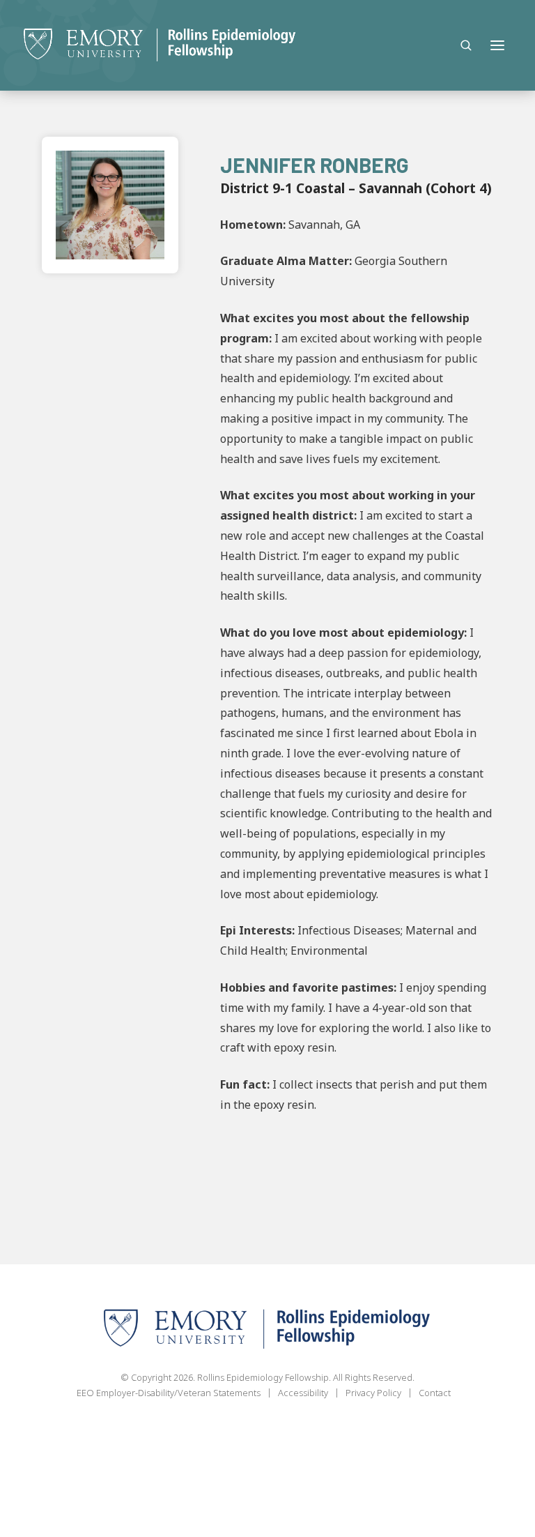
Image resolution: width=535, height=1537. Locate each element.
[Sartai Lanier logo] (267, 1329)
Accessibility (303, 1393)
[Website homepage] (160, 45)
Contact (435, 1393)
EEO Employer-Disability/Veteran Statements (169, 1393)
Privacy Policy (373, 1393)
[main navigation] (497, 45)
